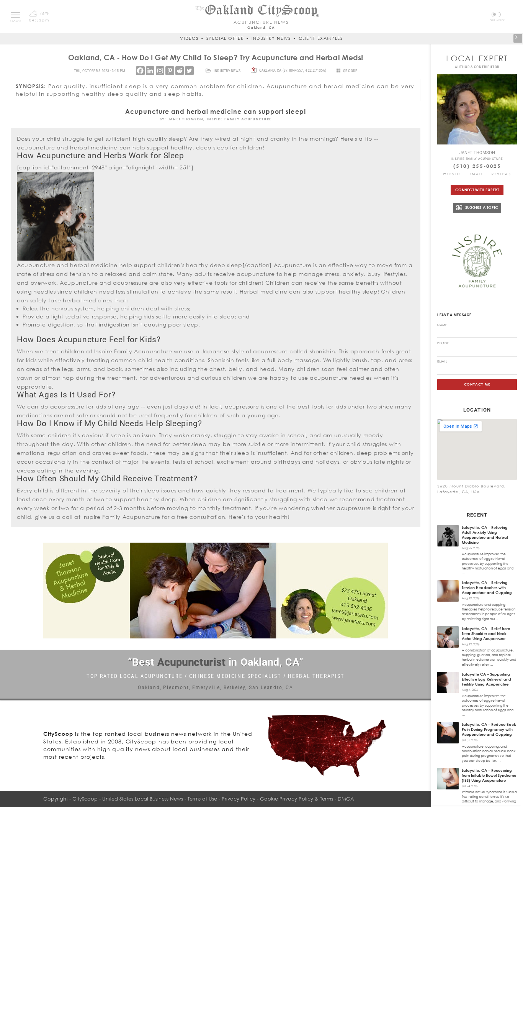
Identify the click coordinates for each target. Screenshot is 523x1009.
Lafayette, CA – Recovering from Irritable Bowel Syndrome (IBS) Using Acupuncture (489, 775)
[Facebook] (140, 70)
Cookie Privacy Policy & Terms (296, 799)
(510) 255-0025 (477, 166)
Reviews (501, 174)
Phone (443, 343)
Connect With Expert (477, 189)
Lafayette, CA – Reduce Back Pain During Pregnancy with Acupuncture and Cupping (489, 729)
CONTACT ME (477, 384)
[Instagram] (160, 70)
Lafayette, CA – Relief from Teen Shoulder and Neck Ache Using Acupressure (486, 633)
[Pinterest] (169, 70)
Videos (189, 38)
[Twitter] (189, 70)
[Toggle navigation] (15, 15)
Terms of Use (202, 799)
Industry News (271, 38)
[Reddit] (179, 70)
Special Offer (225, 38)
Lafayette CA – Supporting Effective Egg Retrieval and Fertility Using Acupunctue (486, 679)
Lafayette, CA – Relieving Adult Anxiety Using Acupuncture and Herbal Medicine (485, 535)
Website (452, 174)
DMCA (346, 799)
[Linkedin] (150, 70)
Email (477, 174)
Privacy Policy (238, 799)
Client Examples (321, 38)
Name (442, 325)
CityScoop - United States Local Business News (127, 799)
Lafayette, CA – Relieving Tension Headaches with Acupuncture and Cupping (487, 587)
